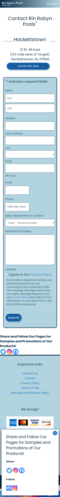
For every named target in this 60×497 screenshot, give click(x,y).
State (8, 161)
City (7, 148)
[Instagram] (9, 351)
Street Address (14, 133)
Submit (13, 317)
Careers (30, 378)
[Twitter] (3, 351)
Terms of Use (30, 388)
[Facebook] (15, 351)
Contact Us (30, 373)
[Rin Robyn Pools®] (13, 4)
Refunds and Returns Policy (30, 393)
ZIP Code (10, 175)
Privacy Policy (40, 274)
